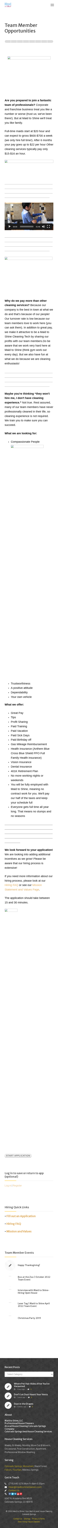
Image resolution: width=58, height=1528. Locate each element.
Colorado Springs (13, 1466)
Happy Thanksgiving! (29, 1265)
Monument (28, 1466)
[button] (25, 212)
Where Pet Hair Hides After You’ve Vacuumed (31, 1385)
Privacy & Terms (38, 1519)
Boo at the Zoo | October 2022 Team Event (34, 1278)
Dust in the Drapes (23, 1403)
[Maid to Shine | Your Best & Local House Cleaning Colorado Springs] (8, 4)
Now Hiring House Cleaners (29, 1522)
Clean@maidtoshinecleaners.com (25, 1487)
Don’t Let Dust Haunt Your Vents (31, 1394)
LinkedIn (15, 1494)
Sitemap (27, 1519)
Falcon (8, 1470)
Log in (8, 1185)
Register (17, 1185)
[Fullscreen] (48, 226)
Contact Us (14, 1490)
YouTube (18, 1494)
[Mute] (43, 226)
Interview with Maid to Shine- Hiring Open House (33, 1291)
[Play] (9, 226)
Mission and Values (19, 1231)
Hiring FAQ (11, 885)
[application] (29, 216)
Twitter (12, 1494)
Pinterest (21, 1494)
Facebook (10, 1494)
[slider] (26, 226)
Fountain (17, 1470)
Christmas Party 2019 (29, 1318)
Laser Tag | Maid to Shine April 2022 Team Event (34, 1305)
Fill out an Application (21, 1216)
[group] (29, 44)
